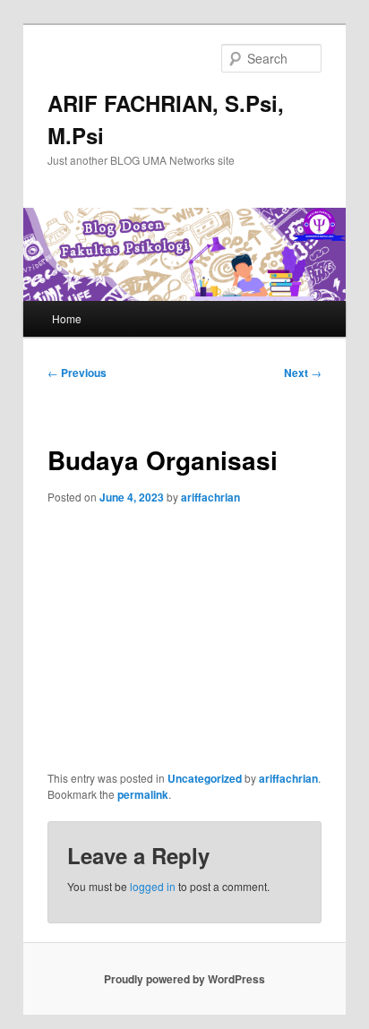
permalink (142, 794)
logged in (153, 886)
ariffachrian (210, 497)
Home (67, 318)
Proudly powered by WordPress (184, 979)
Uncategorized (204, 778)
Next (303, 372)
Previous (77, 372)
